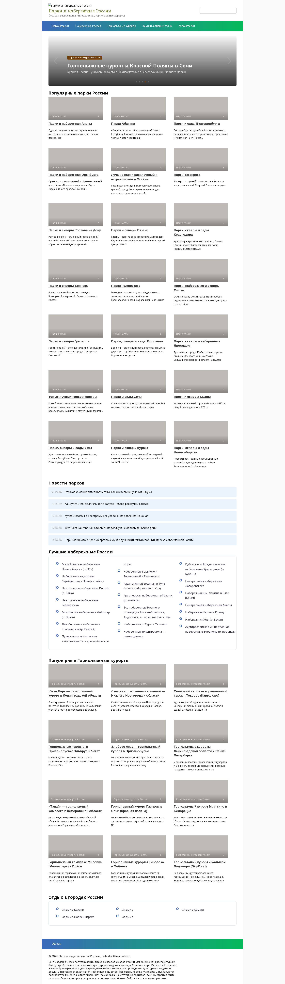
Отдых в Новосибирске (78, 917)
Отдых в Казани (73, 909)
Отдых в (127, 909)
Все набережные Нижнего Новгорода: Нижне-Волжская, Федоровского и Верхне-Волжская (147, 612)
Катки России (187, 26)
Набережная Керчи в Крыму (204, 612)
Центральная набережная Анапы (208, 605)
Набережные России (88, 26)
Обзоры (56, 943)
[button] (136, 81)
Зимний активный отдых (157, 26)
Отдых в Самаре (193, 909)
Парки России (60, 26)
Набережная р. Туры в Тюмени (145, 624)
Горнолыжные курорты (122, 26)
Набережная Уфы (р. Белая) (204, 619)
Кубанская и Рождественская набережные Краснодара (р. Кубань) (205, 569)
